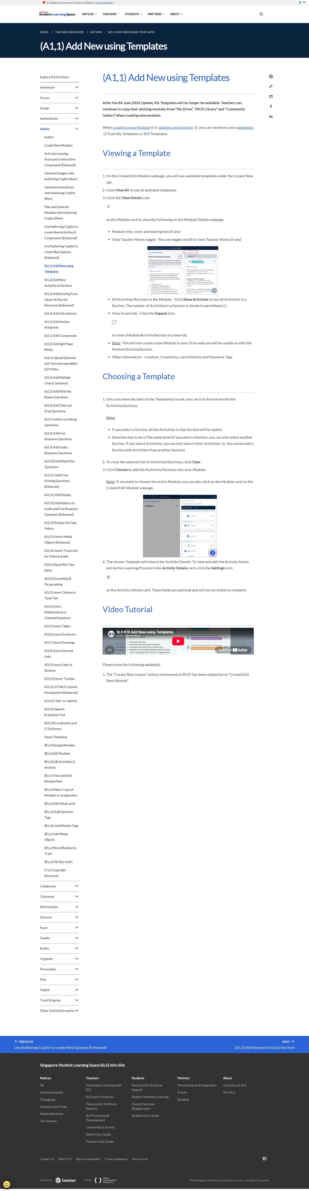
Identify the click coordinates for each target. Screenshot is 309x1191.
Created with (46, 1180)
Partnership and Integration (196, 1085)
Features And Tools (53, 1107)
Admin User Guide (98, 1134)
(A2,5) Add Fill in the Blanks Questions (57, 394)
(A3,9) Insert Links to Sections (58, 667)
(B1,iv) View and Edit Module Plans (58, 778)
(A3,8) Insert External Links (58, 653)
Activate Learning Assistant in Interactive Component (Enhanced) (60, 159)
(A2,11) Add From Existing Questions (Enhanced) (57, 480)
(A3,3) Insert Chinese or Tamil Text (60, 595)
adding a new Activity (176, 127)
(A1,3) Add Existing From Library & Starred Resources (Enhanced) (61, 299)
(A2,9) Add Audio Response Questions (58, 450)
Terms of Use (140, 1159)
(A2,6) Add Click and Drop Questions (58, 408)
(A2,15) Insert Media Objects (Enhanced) (58, 539)
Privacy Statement (116, 1159)
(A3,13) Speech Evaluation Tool (54, 712)
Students (132, 14)
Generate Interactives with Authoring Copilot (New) (59, 192)
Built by (88, 1180)
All (42, 1085)
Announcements (51, 1092)
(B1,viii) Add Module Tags (61, 826)
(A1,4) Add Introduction (60, 313)
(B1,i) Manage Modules (59, 745)
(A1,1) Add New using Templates (58, 268)
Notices (88, 14)
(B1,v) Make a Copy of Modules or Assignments (61, 792)
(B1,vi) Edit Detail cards (59, 803)
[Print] (269, 76)
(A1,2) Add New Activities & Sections (58, 282)
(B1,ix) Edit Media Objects (56, 837)
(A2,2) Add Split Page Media (58, 346)
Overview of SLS (234, 1085)
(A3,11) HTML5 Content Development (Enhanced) (61, 689)
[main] (154, 538)
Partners (154, 14)
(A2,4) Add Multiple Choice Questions (57, 380)
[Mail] (269, 94)
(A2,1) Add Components (60, 336)
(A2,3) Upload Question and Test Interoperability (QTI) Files (61, 363)
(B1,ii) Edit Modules (57, 753)
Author (49, 137)
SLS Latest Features (100, 1097)
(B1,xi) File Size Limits (58, 862)
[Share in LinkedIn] (269, 114)
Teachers (109, 14)
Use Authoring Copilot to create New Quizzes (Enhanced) (61, 252)
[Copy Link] (269, 86)
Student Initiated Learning (150, 1097)
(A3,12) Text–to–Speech (60, 701)
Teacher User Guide (100, 1141)
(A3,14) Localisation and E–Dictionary (60, 726)
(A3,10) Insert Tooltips (59, 679)
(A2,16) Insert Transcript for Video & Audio (61, 553)
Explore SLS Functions (54, 77)
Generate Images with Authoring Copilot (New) (60, 176)
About (175, 14)
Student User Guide (145, 1115)
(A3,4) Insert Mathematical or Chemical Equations (57, 612)
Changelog (47, 1099)
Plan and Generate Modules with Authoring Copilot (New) (60, 212)
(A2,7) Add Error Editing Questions (60, 422)
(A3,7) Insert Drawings (59, 642)
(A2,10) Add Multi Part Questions (59, 464)
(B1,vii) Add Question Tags (58, 814)
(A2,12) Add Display (57, 495)
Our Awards (48, 1121)
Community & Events (100, 1127)
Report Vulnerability (88, 1159)
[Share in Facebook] (269, 104)
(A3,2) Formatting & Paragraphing (57, 581)
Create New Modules (58, 145)
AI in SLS (229, 1092)
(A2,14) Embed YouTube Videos (60, 525)
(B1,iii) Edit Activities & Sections (59, 764)
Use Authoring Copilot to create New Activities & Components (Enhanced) (61, 232)
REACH (63, 1159)
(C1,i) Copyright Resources (55, 873)
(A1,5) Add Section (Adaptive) (57, 324)
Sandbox (183, 1099)
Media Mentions (51, 1114)
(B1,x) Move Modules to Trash (60, 850)
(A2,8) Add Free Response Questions (58, 436)
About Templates (55, 737)
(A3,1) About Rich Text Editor (59, 567)
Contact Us (47, 1159)
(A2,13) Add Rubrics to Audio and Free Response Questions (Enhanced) (61, 508)
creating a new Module (131, 127)
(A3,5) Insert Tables (57, 626)
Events (182, 1092)
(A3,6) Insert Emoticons (60, 634)
